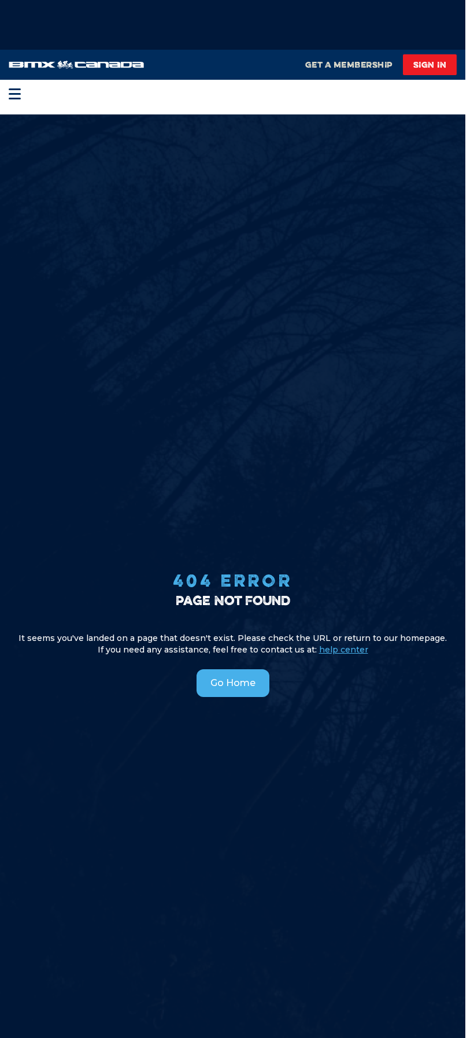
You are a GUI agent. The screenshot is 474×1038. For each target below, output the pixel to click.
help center (343, 649)
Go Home (232, 682)
